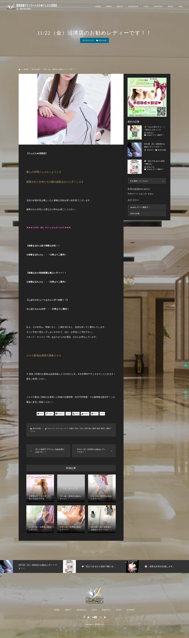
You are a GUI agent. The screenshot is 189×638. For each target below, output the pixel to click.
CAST (146, 6)
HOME (98, 6)
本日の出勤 (102, 40)
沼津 (86, 428)
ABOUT (120, 6)
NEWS (108, 6)
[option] (31, 566)
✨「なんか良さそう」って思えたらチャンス (154, 128)
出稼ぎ (71, 428)
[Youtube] (94, 617)
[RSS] (105, 617)
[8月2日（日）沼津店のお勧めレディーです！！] (135, 150)
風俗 (98, 428)
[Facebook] (84, 617)
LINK (180, 6)
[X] (88, 617)
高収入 (103, 428)
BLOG (170, 6)
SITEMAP (131, 610)
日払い (77, 428)
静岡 (94, 428)
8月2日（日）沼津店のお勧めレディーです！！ (154, 145)
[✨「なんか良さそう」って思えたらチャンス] (135, 132)
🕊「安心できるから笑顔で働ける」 (154, 162)
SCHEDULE (133, 6)
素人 (90, 428)
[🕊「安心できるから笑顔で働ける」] (135, 167)
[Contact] (100, 617)
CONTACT (158, 6)
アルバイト (51, 428)
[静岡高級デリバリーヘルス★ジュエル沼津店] (32, 6)
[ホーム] (19, 69)
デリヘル (59, 428)
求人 (82, 428)
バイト (65, 428)
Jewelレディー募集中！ (155, 135)
